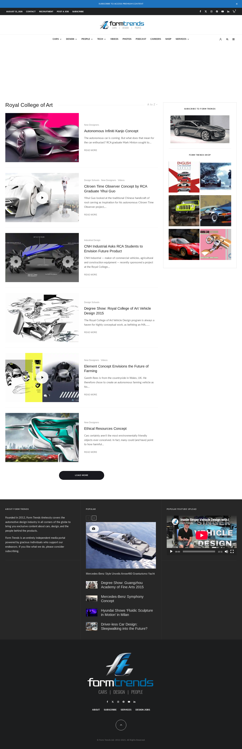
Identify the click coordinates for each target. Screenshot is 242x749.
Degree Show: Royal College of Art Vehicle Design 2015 (117, 310)
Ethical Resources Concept (105, 428)
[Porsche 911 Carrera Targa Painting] (215, 211)
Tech (100, 39)
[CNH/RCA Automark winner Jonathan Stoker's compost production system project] (42, 257)
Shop (168, 39)
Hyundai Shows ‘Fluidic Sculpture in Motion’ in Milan (127, 612)
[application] (202, 535)
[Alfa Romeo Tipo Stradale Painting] (184, 245)
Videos (114, 39)
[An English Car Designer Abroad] (184, 177)
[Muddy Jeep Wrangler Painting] (184, 211)
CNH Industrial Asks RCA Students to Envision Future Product (113, 248)
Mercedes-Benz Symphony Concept (122, 599)
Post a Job (63, 11)
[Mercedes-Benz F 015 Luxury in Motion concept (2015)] (91, 626)
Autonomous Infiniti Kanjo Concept (111, 131)
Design (70, 39)
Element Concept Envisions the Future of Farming (116, 368)
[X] (206, 11)
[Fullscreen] (232, 551)
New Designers (91, 125)
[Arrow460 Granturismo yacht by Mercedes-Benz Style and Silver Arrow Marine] (121, 545)
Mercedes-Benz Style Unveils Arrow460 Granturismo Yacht (120, 573)
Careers (155, 39)
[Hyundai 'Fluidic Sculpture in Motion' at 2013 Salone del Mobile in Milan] (91, 612)
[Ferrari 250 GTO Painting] (215, 177)
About (96, 710)
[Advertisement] (121, 70)
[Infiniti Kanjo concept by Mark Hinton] (42, 137)
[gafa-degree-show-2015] (91, 585)
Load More (81, 475)
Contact (31, 11)
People (85, 39)
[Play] (171, 551)
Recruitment (46, 11)
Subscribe (78, 11)
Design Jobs (143, 710)
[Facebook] (200, 11)
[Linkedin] (228, 11)
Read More (90, 150)
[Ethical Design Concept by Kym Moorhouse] (42, 437)
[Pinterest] (217, 11)
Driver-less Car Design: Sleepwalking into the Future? (124, 626)
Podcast (141, 39)
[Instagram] (211, 11)
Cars (56, 39)
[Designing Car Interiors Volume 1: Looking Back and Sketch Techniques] (215, 245)
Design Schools (91, 180)
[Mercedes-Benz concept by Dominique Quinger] (91, 599)
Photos (127, 39)
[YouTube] (223, 11)
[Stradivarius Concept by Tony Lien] (42, 317)
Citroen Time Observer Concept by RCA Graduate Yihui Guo (115, 188)
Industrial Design (92, 240)
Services (181, 39)
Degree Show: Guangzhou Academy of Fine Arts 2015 (122, 585)
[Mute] (226, 551)
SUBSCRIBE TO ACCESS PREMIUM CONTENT (121, 4)
